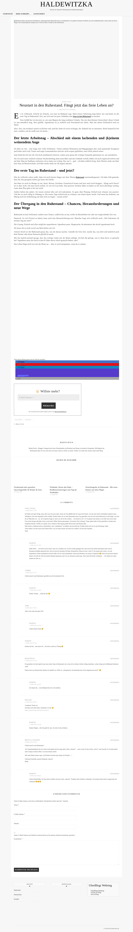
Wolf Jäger (30, 508)
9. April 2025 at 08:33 (35, 775)
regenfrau (30, 658)
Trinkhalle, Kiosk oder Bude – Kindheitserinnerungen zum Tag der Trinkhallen (63, 489)
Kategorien (39, 14)
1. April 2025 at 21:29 (31, 660)
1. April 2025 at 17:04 (31, 510)
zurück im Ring (96, 892)
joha (27, 606)
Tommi (28, 570)
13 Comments (71, 109)
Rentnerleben (18, 419)
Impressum (17, 890)
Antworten (114, 508)
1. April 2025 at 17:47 (31, 572)
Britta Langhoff (32, 740)
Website (16, 823)
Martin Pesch (20, 424)
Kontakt (16, 899)
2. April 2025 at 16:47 (35, 684)
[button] (21, 362)
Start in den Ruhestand (82, 116)
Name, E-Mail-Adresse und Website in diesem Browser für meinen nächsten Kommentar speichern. (44, 835)
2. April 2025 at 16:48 (35, 724)
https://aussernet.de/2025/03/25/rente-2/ (37, 710)
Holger (28, 700)
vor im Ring (95, 894)
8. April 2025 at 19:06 (31, 742)
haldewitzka (66, 4)
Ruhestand (66, 102)
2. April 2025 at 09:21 (31, 702)
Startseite (8, 14)
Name (16, 805)
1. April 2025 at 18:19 (31, 608)
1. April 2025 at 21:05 (35, 625)
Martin (32, 543)
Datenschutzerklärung (60, 411)
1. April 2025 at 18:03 (35, 545)
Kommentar (18, 839)
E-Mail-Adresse (19, 814)
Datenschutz (18, 894)
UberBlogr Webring (97, 891)
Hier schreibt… (23, 14)
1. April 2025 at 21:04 (31, 643)
